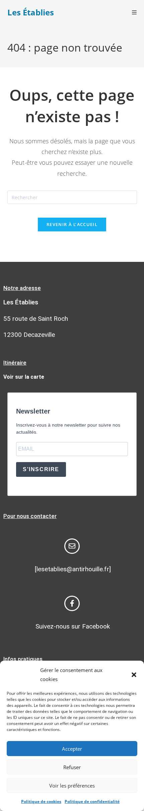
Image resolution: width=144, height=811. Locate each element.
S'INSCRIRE (41, 469)
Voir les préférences (72, 785)
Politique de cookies (41, 801)
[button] (134, 674)
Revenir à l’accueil (72, 224)
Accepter (72, 748)
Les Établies (30, 12)
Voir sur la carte (23, 377)
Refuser (72, 767)
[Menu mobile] (134, 12)
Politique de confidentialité (92, 801)
